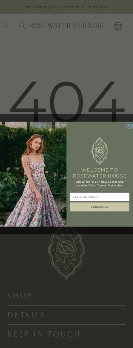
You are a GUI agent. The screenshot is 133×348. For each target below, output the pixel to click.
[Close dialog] (129, 125)
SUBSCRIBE (100, 207)
